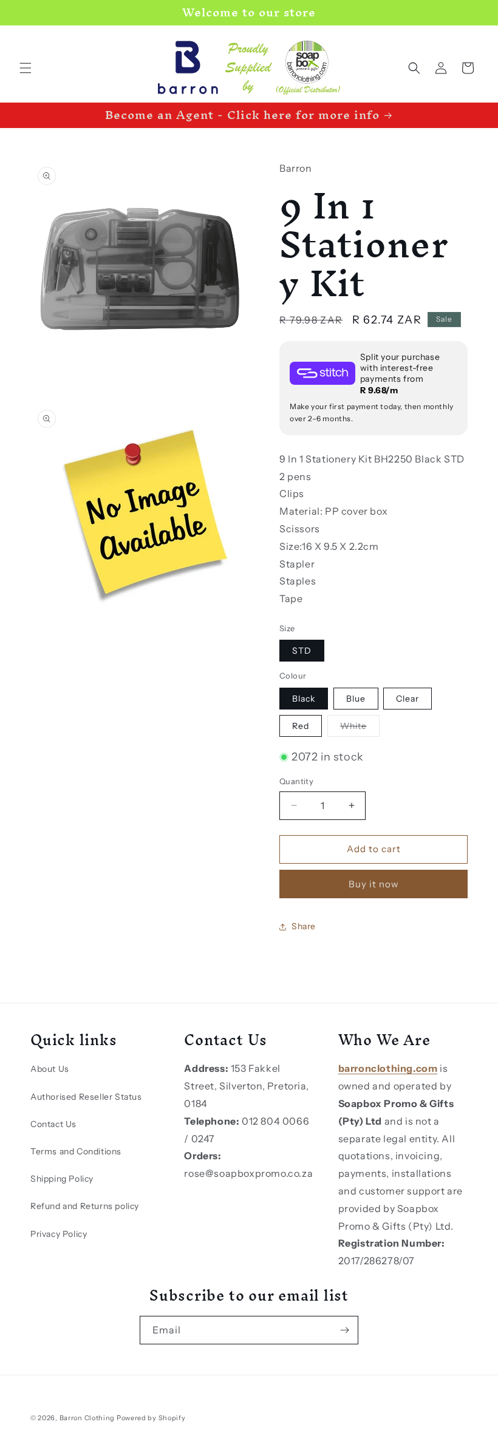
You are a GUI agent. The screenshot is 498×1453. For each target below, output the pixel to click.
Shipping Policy (62, 1178)
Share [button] (304, 926)
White (360, 728)
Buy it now (374, 884)
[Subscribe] (344, 1330)
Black (303, 698)
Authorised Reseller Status (86, 1096)
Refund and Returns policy (84, 1206)
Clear (407, 698)
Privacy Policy (58, 1233)
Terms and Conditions (75, 1151)
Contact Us (53, 1124)
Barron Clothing (87, 1418)
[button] (25, 68)
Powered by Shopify (151, 1418)
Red (300, 725)
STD (302, 650)
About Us (49, 1068)
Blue (356, 698)
